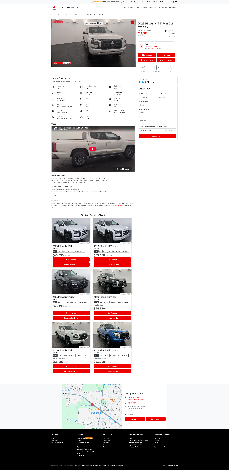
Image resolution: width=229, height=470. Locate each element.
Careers (156, 440)
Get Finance (166, 55)
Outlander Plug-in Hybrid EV (86, 449)
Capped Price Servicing (136, 445)
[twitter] (143, 82)
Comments (142, 117)
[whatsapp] (146, 82)
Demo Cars (106, 440)
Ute (82, 15)
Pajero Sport (81, 445)
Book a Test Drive (148, 60)
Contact (156, 445)
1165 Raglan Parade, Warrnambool (134, 2)
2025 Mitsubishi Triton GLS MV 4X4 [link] (96, 15)
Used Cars (106, 438)
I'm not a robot (147, 130)
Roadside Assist (134, 447)
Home (124, 7)
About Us (172, 7)
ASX (78, 453)
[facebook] (140, 82)
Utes (52, 438)
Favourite (168, 36)
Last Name (162, 94)
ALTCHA (173, 130)
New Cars (60, 15)
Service (163, 7)
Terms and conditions (161, 447)
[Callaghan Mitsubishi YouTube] (176, 2)
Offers (145, 7)
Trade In (157, 7)
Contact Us (134, 419)
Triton (76, 15)
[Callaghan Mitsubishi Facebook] (171, 2)
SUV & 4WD (55, 440)
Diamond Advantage (135, 442)
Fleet (156, 442)
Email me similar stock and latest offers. (154, 126)
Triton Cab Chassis (83, 442)
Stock (137, 7)
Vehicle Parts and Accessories (138, 440)
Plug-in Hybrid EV (57, 442)
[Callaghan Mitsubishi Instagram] (174, 2)
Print (173, 33)
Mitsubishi (69, 15)
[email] (149, 82)
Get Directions (155, 419)
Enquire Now (157, 136)
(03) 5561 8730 (153, 2)
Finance (150, 7)
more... (55, 195)
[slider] (93, 43)
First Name (143, 94)
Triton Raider (81, 455)
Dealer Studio (174, 465)
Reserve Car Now (167, 60)
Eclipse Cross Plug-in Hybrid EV (87, 451)
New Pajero (81, 438)
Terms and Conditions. (119, 205)
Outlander (80, 447)
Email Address (144, 101)
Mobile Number (144, 109)
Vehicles (130, 7)
